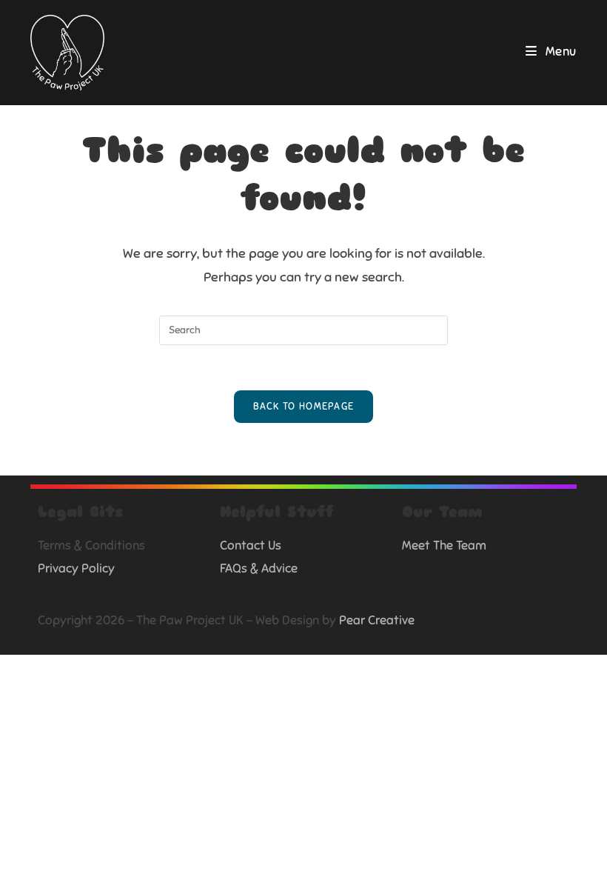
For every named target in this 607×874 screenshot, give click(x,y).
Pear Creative (377, 620)
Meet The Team (444, 545)
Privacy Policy (76, 568)
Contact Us (250, 545)
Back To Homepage (304, 407)
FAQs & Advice (259, 568)
